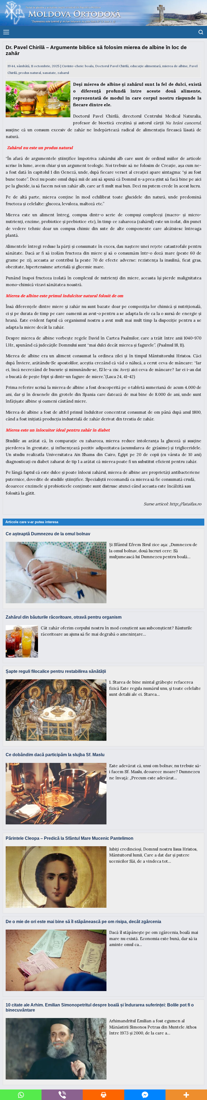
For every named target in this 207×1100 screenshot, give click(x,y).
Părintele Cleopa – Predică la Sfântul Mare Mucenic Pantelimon (69, 838)
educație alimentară (145, 66)
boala (89, 66)
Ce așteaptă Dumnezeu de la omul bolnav (48, 534)
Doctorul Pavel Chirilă (112, 66)
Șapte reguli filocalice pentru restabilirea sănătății (56, 671)
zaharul (63, 73)
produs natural (30, 73)
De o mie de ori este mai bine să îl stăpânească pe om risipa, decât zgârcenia (83, 921)
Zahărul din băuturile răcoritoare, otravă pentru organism (64, 617)
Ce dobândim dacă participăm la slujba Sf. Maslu (55, 754)
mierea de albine (175, 66)
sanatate (49, 73)
